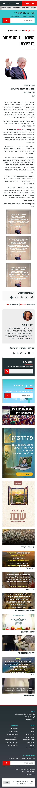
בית (34, 31)
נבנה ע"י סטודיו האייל (28, 772)
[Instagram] (21, 352)
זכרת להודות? (30, 568)
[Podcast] (17, 352)
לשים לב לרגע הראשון (28, 632)
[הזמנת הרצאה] (18, 415)
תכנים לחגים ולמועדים (11, 740)
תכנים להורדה (30, 734)
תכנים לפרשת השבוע (11, 743)
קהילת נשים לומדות (29, 740)
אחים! (33, 674)
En (4, 3)
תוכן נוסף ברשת (13, 745)
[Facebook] (32, 352)
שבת (33, 96)
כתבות (33, 729)
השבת (19, 130)
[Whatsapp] (13, 352)
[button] (18, 3)
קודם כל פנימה (30, 589)
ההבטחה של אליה (29, 695)
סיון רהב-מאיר (29, 3)
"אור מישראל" (31, 743)
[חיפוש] (6, 371)
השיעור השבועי (25, 8)
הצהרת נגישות (30, 748)
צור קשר (32, 745)
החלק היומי (33, 8)
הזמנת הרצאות (30, 737)
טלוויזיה (9, 8)
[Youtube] (29, 352)
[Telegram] (25, 352)
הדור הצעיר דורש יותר (28, 547)
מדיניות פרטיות (30, 774)
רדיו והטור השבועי (17, 8)
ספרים (33, 732)
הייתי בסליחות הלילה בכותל (26, 653)
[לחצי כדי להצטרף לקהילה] (18, 453)
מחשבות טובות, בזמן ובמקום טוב (25, 610)
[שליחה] (6, 20)
